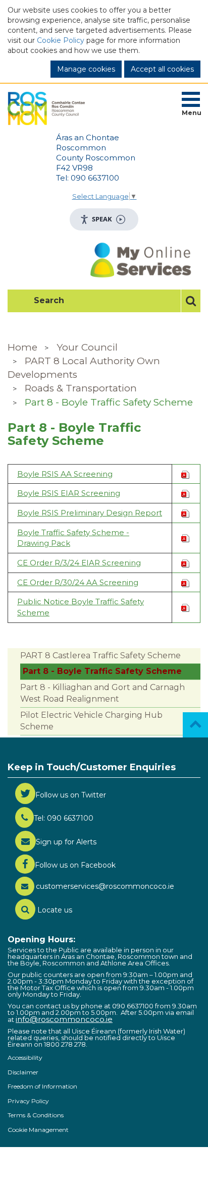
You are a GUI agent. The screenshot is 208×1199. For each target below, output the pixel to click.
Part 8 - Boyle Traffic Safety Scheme (109, 402)
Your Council (87, 347)
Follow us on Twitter (70, 795)
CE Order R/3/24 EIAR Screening (79, 562)
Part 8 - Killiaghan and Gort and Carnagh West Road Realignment (102, 693)
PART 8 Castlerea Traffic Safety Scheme (100, 655)
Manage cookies (86, 69)
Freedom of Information (42, 1086)
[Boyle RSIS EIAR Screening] (185, 493)
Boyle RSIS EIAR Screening (68, 493)
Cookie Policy (60, 40)
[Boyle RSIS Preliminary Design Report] (185, 513)
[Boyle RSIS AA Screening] (185, 474)
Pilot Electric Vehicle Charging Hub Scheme (91, 720)
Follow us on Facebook (75, 865)
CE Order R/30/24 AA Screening (77, 582)
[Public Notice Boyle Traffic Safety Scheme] (185, 607)
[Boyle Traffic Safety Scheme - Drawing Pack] (185, 537)
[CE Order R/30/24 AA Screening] (185, 582)
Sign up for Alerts (66, 841)
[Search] (190, 301)
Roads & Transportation (81, 388)
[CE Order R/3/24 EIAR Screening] (185, 562)
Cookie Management (38, 1129)
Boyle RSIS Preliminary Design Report (89, 513)
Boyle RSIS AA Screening (65, 474)
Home (22, 347)
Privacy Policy (28, 1101)
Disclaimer (23, 1072)
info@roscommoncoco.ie (64, 1019)
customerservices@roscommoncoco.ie (105, 886)
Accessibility (25, 1057)
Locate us (53, 910)
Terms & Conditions (36, 1115)
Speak (102, 218)
